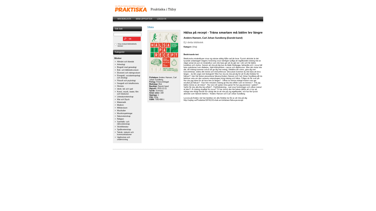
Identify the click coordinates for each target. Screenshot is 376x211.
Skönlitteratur (122, 127)
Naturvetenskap (123, 116)
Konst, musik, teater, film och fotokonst (128, 93)
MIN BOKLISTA (124, 19)
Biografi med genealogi (126, 67)
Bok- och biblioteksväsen (128, 70)
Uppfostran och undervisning (123, 138)
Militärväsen (122, 108)
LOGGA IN (161, 19)
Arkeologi (121, 64)
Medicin (120, 105)
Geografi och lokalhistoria (128, 83)
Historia (120, 86)
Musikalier (121, 110)
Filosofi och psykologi (126, 80)
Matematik (121, 102)
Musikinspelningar (124, 113)
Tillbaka (150, 27)
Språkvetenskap (124, 129)
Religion (120, 119)
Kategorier (120, 52)
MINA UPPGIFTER (144, 19)
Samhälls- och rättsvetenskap (123, 123)
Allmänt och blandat (125, 62)
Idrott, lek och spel (125, 89)
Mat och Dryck (123, 99)
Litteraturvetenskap (125, 97)
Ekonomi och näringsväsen (128, 73)
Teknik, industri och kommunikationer (125, 133)
